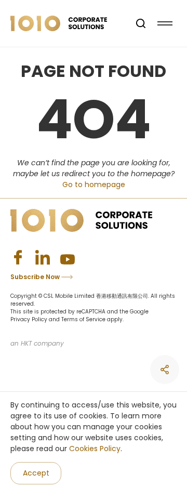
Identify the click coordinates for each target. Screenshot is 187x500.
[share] (164, 369)
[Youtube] (67, 257)
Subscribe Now (35, 276)
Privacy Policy (28, 319)
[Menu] (165, 23)
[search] (140, 23)
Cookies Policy (95, 448)
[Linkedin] (42, 257)
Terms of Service (83, 319)
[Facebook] (17, 257)
